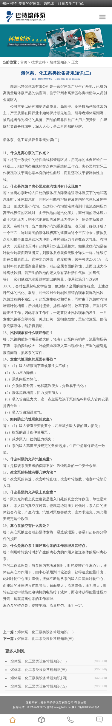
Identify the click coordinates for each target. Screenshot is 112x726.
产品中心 (41, 719)
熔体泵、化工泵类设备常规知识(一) (45, 632)
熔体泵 (29, 86)
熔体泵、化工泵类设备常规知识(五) (38, 686)
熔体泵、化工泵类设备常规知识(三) (45, 639)
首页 (23, 62)
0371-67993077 (70, 719)
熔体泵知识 (58, 62)
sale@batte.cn (62, 707)
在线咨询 (99, 719)
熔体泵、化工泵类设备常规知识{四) (38, 678)
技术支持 (38, 62)
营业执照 (80, 702)
